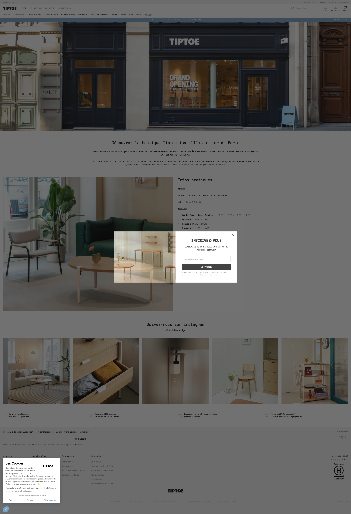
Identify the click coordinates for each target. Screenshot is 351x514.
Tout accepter (50, 500)
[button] (5, 509)
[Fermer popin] (233, 235)
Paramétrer (31, 500)
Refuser (12, 500)
